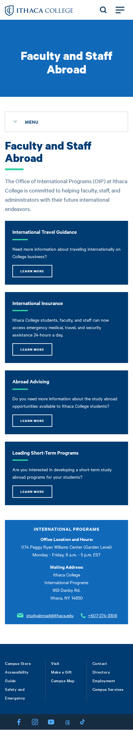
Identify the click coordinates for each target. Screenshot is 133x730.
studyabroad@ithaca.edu (50, 615)
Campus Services (108, 689)
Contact (99, 663)
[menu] (15, 122)
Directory (101, 671)
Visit (55, 663)
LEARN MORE (32, 271)
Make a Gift (61, 671)
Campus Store (18, 663)
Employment (103, 680)
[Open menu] (120, 10)
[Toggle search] (103, 10)
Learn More (32, 491)
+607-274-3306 (102, 615)
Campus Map (62, 680)
